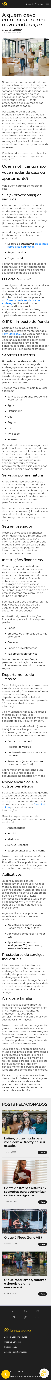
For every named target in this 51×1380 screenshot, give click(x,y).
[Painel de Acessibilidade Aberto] (5, 1374)
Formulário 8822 (12, 333)
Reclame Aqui (10, 1347)
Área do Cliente (34, 4)
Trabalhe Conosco (12, 1342)
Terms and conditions (13, 1371)
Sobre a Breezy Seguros (15, 1337)
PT (13, 1311)
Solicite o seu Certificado (15, 1352)
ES (37, 1311)
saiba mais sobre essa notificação (27, 245)
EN (25, 1311)
